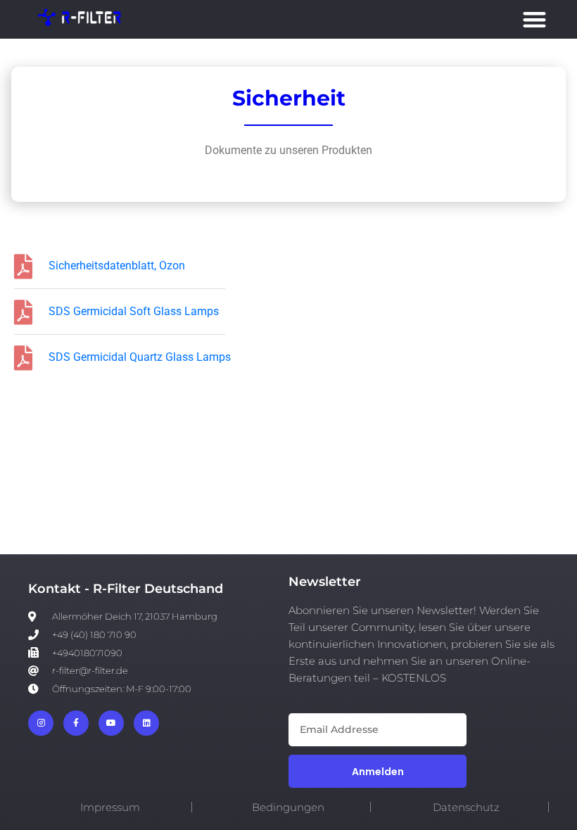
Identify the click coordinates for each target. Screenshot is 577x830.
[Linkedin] (146, 723)
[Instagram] (40, 723)
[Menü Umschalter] (534, 19)
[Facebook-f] (76, 723)
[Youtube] (111, 723)
